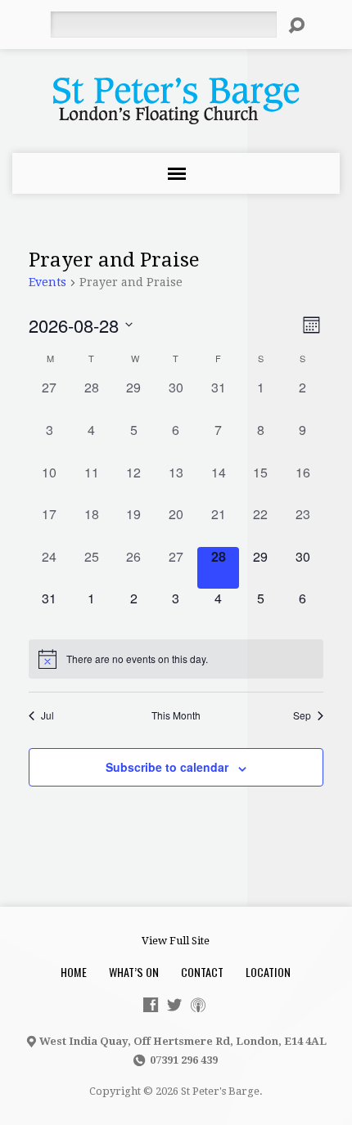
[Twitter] (174, 1004)
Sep (302, 715)
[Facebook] (150, 1004)
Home (74, 971)
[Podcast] (198, 1004)
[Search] (296, 25)
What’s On (134, 971)
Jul (47, 715)
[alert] (176, 659)
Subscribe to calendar (167, 767)
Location (268, 971)
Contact (202, 971)
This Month (176, 715)
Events (47, 282)
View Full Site (176, 941)
